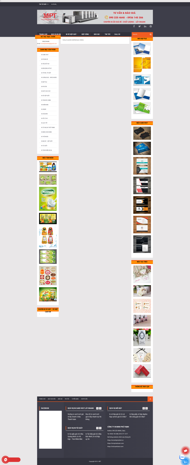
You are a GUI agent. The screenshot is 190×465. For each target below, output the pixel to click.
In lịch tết (44, 123)
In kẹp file (44, 82)
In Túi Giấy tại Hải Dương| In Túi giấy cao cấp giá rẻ (65, 4)
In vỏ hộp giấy (45, 95)
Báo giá (97, 34)
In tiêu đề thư (45, 63)
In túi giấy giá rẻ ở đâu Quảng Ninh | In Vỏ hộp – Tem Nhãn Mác (75, 436)
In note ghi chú (45, 91)
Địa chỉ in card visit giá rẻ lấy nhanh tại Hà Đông (93, 416)
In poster (44, 86)
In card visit (44, 54)
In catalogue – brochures (49, 77)
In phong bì (44, 59)
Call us (117, 34)
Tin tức (107, 34)
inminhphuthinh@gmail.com (49, 43)
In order (43, 109)
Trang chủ (43, 34)
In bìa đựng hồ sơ (46, 68)
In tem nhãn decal (46, 150)
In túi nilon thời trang (48, 127)
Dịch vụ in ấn (56, 34)
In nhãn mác (44, 104)
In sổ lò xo (44, 118)
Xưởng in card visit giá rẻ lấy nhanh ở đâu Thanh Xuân (76, 416)
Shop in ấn (84, 399)
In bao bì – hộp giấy (47, 141)
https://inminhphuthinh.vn (115, 440)
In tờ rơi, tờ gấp (46, 73)
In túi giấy (44, 145)
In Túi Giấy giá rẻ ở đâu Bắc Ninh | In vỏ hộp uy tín (93, 436)
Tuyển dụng (75, 399)
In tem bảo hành (46, 100)
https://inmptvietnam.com (115, 443)
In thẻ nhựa (44, 136)
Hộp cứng (85, 34)
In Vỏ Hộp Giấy (71, 34)
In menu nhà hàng (46, 132)
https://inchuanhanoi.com (115, 446)
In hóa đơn (44, 114)
